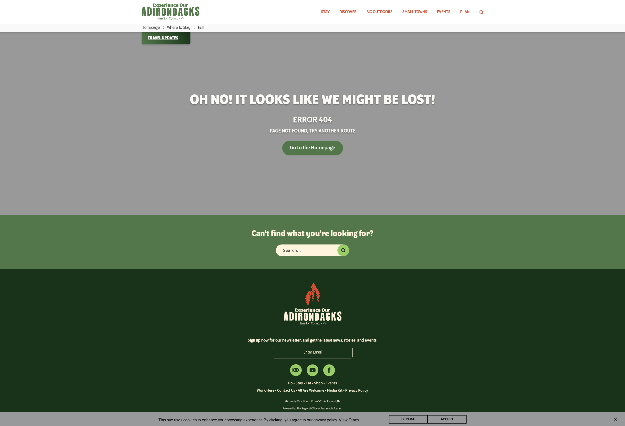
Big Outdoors (379, 12)
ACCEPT (447, 419)
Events (443, 12)
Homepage (151, 28)
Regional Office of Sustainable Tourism (322, 408)
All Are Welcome (311, 390)
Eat (308, 382)
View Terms (349, 420)
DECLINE (408, 419)
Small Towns (414, 12)
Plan (465, 12)
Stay (325, 12)
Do (290, 382)
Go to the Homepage (312, 148)
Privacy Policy (356, 390)
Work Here (265, 390)
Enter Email (312, 352)
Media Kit (335, 390)
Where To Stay (178, 28)
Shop (318, 382)
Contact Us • (287, 390)
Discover (348, 12)
